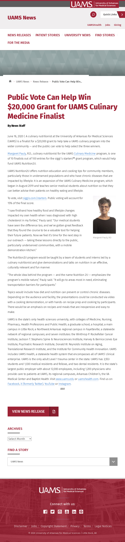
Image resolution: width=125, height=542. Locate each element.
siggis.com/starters (34, 198)
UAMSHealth (94, 24)
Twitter (53, 511)
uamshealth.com (88, 379)
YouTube (50, 384)
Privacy (75, 526)
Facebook (13, 384)
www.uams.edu (65, 379)
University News (77, 35)
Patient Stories (48, 35)
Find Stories (105, 35)
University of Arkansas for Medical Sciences (94, 4)
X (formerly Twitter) (32, 384)
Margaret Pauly (17, 153)
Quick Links (110, 14)
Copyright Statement (54, 526)
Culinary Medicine (85, 153)
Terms (87, 526)
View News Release (28, 411)
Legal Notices (103, 526)
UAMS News (22, 17)
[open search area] (93, 14)
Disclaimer (20, 526)
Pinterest (82, 511)
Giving (117, 24)
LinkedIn (75, 511)
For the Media (19, 43)
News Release (40, 81)
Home (10, 81)
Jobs (107, 24)
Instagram (65, 384)
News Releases (19, 35)
